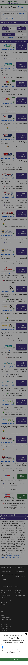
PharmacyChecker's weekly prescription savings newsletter (15, 651)
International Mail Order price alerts (14, 647)
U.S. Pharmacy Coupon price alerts (14, 649)
